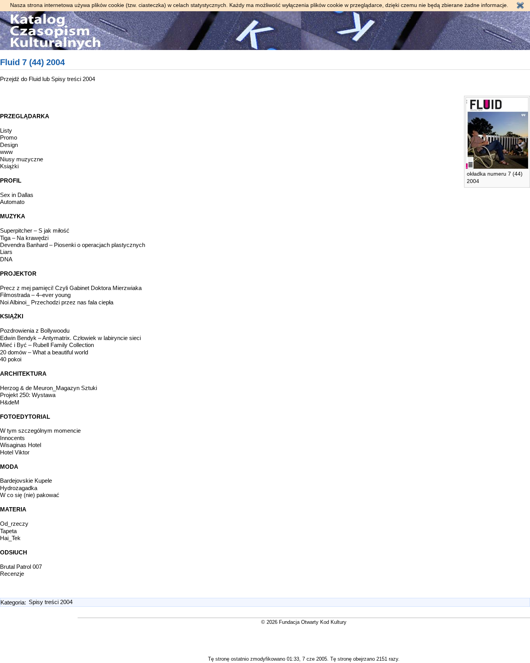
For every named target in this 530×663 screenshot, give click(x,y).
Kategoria (12, 602)
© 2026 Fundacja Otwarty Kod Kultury (303, 622)
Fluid (35, 79)
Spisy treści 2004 (73, 79)
